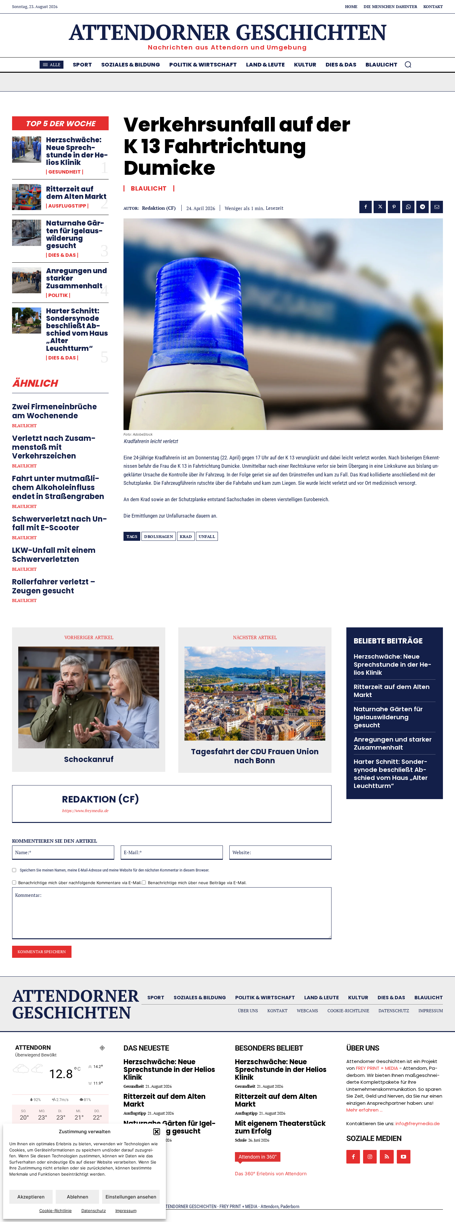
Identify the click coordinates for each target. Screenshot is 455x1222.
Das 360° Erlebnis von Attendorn (271, 1174)
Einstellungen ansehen (131, 1197)
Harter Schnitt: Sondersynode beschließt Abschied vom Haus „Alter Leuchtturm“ (77, 329)
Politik (58, 295)
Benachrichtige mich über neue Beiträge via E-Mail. (197, 882)
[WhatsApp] (408, 207)
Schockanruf (89, 759)
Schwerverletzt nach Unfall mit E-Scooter (59, 523)
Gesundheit (64, 172)
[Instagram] (370, 1157)
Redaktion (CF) (159, 208)
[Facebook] (365, 207)
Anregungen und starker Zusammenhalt (393, 743)
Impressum (125, 1210)
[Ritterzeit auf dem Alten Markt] (26, 197)
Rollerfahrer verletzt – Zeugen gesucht (53, 586)
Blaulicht (24, 426)
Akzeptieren (31, 1197)
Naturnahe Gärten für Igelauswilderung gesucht (75, 234)
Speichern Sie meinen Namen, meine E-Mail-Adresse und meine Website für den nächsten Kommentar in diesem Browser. (114, 870)
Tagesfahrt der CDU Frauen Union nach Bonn (255, 756)
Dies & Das (62, 255)
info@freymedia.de (418, 1123)
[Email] (437, 207)
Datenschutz (93, 1210)
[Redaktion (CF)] (40, 804)
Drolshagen (158, 536)
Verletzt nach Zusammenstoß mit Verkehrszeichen (54, 447)
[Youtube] (403, 1157)
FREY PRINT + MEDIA (377, 1068)
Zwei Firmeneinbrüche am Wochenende (54, 411)
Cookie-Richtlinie (55, 1210)
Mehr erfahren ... (364, 1110)
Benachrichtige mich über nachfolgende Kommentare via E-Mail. (80, 882)
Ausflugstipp (67, 206)
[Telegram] (422, 207)
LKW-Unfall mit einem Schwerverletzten (54, 554)
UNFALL (207, 536)
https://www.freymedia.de (85, 810)
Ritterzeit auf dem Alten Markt (76, 192)
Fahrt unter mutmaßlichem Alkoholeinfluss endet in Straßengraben (58, 487)
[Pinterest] (394, 207)
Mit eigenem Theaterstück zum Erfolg (280, 1127)
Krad (186, 536)
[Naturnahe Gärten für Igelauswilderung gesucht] (26, 233)
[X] (380, 207)
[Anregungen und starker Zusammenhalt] (26, 280)
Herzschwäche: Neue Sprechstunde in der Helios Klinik (77, 151)
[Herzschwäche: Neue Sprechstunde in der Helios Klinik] (26, 149)
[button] (157, 1132)
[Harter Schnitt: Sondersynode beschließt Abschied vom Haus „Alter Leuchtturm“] (26, 320)
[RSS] (386, 1157)
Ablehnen (77, 1197)
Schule (240, 1140)
